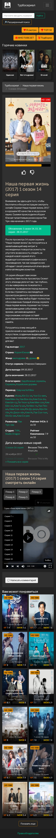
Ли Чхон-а (23, 402)
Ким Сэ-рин (23, 415)
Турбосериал (26, 5)
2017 (22, 346)
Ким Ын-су (11, 402)
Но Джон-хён (17, 412)
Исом (18, 395)
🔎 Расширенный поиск (17, 22)
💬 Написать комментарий (21, 580)
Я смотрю (44, 502)
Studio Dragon (12, 433)
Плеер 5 (23, 497)
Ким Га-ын (19, 405)
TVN (17, 430)
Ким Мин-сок (37, 402)
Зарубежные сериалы (33, 381)
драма (32, 358)
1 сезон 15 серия (14, 458)
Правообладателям (28, 833)
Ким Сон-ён (39, 399)
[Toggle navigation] (47, 5)
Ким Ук (29, 412)
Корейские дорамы (26, 384)
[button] (16, 461)
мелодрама (19, 358)
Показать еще (28, 823)
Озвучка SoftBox (25, 390)
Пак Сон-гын (40, 412)
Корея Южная (22, 352)
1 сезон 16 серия (14, 447)
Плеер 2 (23, 491)
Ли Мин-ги (31, 405)
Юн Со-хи (27, 395)
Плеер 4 (10, 497)
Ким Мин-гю (12, 399)
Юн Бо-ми (10, 415)
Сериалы (10, 384)
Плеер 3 (36, 491)
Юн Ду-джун (31, 409)
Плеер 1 (10, 491)
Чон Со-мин (39, 395)
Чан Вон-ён (26, 399)
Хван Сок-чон (16, 409)
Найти (39, 15)
